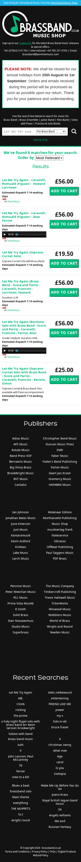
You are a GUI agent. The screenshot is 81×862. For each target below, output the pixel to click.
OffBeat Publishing (60, 547)
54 (59, 809)
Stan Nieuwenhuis (20, 621)
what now (60, 750)
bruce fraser (60, 727)
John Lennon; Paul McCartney (20, 758)
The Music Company (60, 586)
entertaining (60, 698)
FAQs (53, 851)
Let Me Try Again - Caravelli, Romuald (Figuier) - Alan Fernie (24, 216)
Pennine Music (20, 586)
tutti (20, 745)
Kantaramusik (20, 535)
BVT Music (21, 479)
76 (20, 765)
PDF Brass (60, 558)
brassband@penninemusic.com (40, 54)
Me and (60, 821)
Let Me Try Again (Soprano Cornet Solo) (22, 254)
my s (60, 716)
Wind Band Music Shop (64, 3)
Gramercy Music (60, 479)
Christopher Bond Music (60, 438)
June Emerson (20, 524)
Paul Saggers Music (60, 553)
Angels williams (60, 815)
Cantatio (20, 485)
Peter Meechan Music (21, 592)
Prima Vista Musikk (20, 603)
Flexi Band (63, 120)
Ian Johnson (20, 512)
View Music (13, 201)
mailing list (25, 43)
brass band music (20, 739)
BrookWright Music (20, 473)
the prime (20, 716)
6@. (20, 698)
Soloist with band (21, 734)
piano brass (60, 794)
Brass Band (10, 120)
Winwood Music (60, 609)
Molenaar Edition (60, 512)
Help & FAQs (40, 140)
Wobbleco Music (59, 615)
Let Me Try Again (20, 692)
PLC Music (21, 597)
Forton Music (60, 467)
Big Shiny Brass (20, 467)
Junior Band (47, 120)
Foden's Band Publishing (60, 461)
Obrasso (60, 541)
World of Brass (60, 621)
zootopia (60, 774)
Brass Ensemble (29, 120)
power (59, 710)
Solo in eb (60, 721)
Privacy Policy (39, 851)
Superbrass (21, 632)
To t (20, 814)
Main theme (20, 797)
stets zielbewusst (60, 692)
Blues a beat (20, 785)
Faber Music (59, 456)
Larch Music (20, 558)
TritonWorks (60, 603)
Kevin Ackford (20, 541)
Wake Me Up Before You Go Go (60, 787)
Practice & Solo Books (47, 123)
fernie (20, 771)
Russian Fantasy (60, 827)
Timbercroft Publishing (60, 592)
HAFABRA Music (60, 485)
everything (20, 803)
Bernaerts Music (20, 461)
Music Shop (60, 524)
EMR (60, 450)
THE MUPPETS (20, 809)
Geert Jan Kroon (60, 473)
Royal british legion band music (59, 802)
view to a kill (20, 777)
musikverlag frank (59, 529)
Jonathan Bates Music (21, 518)
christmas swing (59, 745)
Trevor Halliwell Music (60, 597)
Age (60, 756)
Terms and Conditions (17, 851)
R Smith (20, 609)
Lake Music (20, 553)
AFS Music (21, 444)
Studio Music (21, 626)
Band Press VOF (21, 456)
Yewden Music (60, 632)
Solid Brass (20, 615)
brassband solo (20, 791)
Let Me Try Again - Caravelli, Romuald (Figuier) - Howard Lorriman (24, 183)
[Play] (4, 234)
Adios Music (20, 438)
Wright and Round (60, 626)
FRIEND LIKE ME (60, 704)
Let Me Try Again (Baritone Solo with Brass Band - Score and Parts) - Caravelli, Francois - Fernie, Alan (24, 327)
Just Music (21, 529)
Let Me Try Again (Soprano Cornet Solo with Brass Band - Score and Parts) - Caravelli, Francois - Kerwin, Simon (24, 375)
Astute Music (21, 450)
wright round (20, 820)
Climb (21, 704)
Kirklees (20, 547)
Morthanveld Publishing (60, 518)
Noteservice (60, 535)
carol (59, 762)
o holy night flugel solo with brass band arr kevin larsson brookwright (20, 724)
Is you (60, 768)
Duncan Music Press (60, 444)
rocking (20, 710)
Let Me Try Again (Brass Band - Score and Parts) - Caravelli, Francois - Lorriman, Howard (21, 286)
